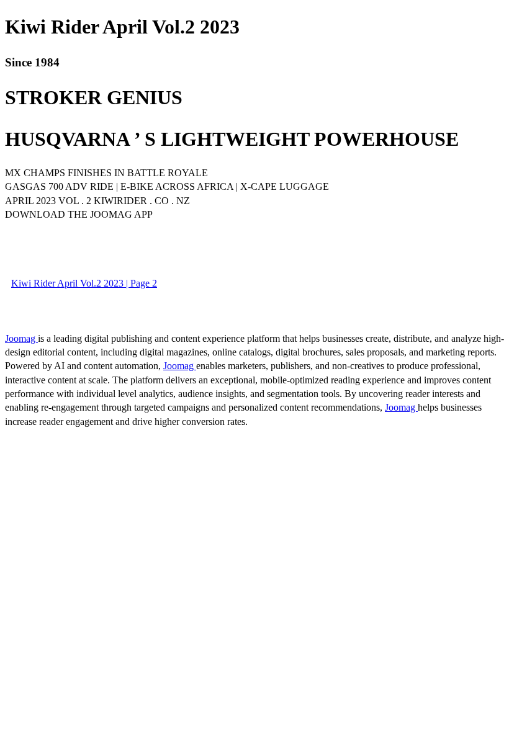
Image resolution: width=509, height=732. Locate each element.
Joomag (21, 338)
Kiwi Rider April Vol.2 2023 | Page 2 (84, 283)
